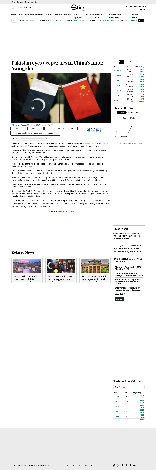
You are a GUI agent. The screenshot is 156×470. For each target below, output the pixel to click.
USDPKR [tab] (137, 112)
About (81, 465)
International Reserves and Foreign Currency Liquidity (128, 288)
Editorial (90, 14)
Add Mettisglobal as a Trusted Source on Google (34, 133)
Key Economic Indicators (115, 16)
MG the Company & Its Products (24, 2)
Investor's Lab (100, 16)
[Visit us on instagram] (130, 465)
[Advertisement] (78, 40)
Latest (21, 14)
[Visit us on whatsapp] (126, 465)
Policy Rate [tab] (121, 112)
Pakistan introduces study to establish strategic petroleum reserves (127, 251)
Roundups (66, 14)
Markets (39, 14)
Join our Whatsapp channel (62, 128)
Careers (88, 465)
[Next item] (142, 20)
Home (13, 14)
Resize (35, 128)
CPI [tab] (132, 112)
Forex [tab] (126, 62)
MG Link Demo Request (135, 6)
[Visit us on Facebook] (114, 465)
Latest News (72, 465)
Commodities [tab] (134, 62)
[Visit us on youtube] (134, 465)
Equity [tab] (121, 62)
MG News (15, 125)
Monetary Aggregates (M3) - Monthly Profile (128, 268)
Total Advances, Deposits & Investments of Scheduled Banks (128, 281)
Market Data (135, 16)
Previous (119, 299)
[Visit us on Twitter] (118, 465)
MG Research (52, 14)
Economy (29, 14)
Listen (18, 128)
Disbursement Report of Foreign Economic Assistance (129, 274)
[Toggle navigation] (13, 7)
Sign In (143, 9)
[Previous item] (139, 20)
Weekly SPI (120, 294)
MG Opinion (78, 16)
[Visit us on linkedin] (122, 465)
